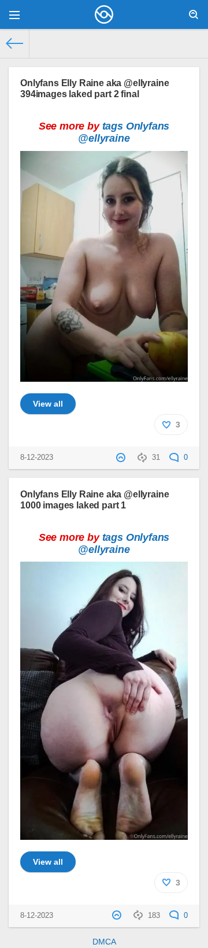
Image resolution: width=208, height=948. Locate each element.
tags (112, 126)
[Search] (193, 14)
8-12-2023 (36, 457)
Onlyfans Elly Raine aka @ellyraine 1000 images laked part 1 (94, 499)
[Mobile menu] (14, 14)
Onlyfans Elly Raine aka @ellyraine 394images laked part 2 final (94, 88)
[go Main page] (104, 14)
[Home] (14, 43)
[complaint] (122, 457)
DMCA (104, 941)
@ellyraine (103, 138)
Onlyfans (148, 126)
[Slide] (104, 375)
